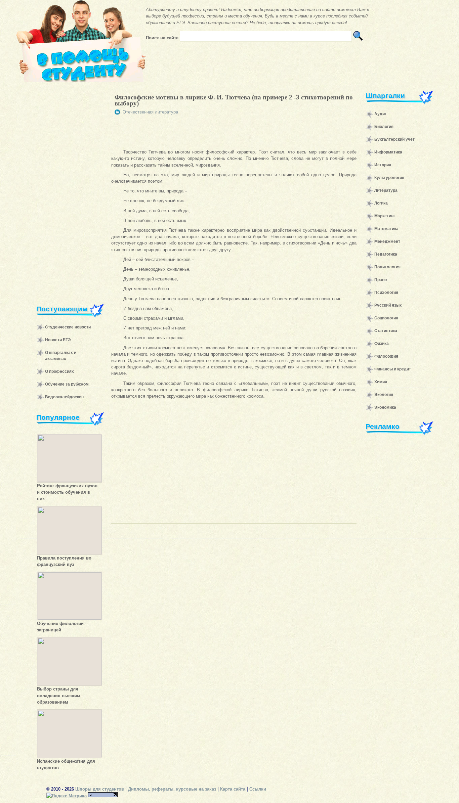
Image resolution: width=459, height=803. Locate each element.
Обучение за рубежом (67, 384)
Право (380, 279)
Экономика (385, 407)
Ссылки (257, 789)
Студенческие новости (68, 327)
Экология (383, 394)
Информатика (388, 152)
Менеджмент (387, 241)
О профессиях (59, 371)
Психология (386, 292)
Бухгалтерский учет (394, 139)
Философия (386, 356)
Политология (387, 267)
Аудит (380, 113)
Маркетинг (384, 216)
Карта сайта (232, 789)
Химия (380, 382)
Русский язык (388, 305)
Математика (386, 228)
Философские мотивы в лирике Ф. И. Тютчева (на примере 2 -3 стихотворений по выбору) (234, 100)
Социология (386, 318)
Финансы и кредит (392, 369)
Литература (386, 190)
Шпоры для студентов (99, 789)
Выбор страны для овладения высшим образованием (58, 695)
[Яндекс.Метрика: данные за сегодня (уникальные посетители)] (66, 796)
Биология (383, 126)
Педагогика (385, 254)
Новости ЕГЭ (58, 340)
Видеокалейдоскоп (64, 397)
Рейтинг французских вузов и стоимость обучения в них (67, 492)
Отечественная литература (150, 112)
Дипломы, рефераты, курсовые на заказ (172, 789)
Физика (381, 343)
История (382, 165)
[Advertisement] (67, 189)
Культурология (389, 177)
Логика (381, 203)
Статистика (385, 330)
